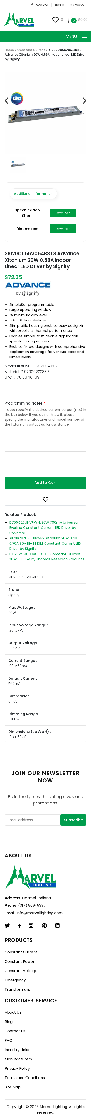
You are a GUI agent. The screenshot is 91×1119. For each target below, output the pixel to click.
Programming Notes (25, 403)
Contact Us (15, 1031)
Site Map (13, 1087)
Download (63, 213)
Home (9, 50)
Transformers (17, 989)
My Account (79, 4)
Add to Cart (45, 482)
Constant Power (20, 961)
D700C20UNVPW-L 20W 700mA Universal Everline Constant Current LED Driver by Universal (43, 527)
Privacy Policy (17, 1068)
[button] (45, 500)
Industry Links (17, 1049)
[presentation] (6, 101)
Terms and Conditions (25, 1077)
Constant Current (31, 50)
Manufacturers (18, 1059)
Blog (9, 1021)
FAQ (8, 1040)
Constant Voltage (21, 970)
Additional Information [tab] (33, 193)
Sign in (59, 4)
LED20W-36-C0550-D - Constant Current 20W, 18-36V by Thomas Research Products (46, 556)
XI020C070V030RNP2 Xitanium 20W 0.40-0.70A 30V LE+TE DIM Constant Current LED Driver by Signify (45, 543)
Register (42, 4)
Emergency (15, 980)
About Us (13, 1012)
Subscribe (73, 820)
